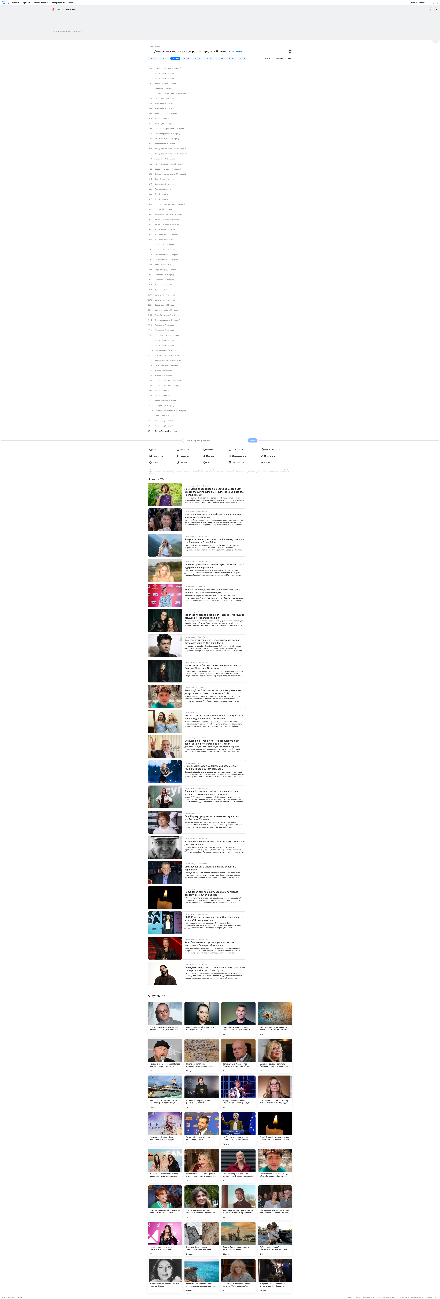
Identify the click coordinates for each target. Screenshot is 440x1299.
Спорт (289, 58)
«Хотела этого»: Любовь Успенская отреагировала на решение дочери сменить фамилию (214, 717)
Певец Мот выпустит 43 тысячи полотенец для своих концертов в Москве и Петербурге (214, 969)
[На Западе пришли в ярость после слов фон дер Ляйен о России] (238, 1129)
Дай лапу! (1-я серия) (163, 209)
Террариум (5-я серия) (164, 280)
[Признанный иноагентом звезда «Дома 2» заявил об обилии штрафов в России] (275, 1166)
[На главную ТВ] (7, 2)
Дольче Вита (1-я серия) (165, 244)
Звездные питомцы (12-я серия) (168, 360)
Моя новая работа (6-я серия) (167, 310)
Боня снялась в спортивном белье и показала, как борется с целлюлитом (212, 515)
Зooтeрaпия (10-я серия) (165, 144)
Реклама (19, 1297)
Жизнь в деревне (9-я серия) (167, 219)
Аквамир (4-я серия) (163, 375)
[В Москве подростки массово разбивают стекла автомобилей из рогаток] (275, 1019)
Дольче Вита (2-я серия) (165, 249)
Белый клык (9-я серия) (165, 118)
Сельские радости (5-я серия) (167, 134)
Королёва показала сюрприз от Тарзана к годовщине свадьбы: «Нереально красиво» (214, 616)
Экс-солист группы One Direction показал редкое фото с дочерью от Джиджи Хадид (212, 641)
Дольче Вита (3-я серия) (165, 295)
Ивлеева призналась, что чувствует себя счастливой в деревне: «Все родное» (214, 566)
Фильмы (267, 58)
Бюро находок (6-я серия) (165, 270)
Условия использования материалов (411, 1297)
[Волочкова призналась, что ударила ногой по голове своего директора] (238, 1166)
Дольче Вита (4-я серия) (165, 300)
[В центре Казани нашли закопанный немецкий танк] (201, 1239)
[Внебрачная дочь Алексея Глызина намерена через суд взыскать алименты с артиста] (238, 1093)
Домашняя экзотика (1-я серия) (168, 380)
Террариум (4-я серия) (164, 275)
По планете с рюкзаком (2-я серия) (169, 129)
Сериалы (279, 58)
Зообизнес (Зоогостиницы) (166, 234)
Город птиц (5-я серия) (164, 88)
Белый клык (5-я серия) (165, 340)
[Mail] (3, 2)
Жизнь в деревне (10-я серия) (167, 224)
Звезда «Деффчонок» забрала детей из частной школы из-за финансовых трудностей (211, 792)
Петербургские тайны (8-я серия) (169, 315)
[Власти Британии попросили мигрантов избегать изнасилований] (238, 1239)
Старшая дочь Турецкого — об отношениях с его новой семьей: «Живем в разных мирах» (212, 742)
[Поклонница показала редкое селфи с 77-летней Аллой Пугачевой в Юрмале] (238, 1276)
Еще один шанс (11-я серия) (166, 254)
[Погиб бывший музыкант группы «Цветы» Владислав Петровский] (275, 1129)
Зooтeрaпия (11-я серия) (165, 184)
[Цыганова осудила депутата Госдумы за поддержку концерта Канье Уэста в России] (275, 1056)
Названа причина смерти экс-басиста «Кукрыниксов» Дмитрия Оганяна (214, 843)
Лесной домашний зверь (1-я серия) (170, 204)
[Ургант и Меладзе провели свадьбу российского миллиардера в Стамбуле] (201, 1129)
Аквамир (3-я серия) (163, 370)
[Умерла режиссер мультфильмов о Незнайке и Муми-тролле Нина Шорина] (238, 1202)
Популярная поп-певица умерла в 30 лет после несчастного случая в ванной (211, 893)
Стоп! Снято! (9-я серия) (165, 179)
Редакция (349, 1297)
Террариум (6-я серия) (164, 325)
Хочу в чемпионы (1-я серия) (167, 139)
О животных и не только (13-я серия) (170, 93)
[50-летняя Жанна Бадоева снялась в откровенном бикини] (201, 1202)
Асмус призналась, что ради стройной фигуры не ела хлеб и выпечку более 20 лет (214, 541)
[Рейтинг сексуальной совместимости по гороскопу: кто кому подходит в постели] (275, 1239)
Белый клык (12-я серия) (165, 159)
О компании (11, 1297)
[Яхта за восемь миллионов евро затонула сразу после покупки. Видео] (165, 1093)
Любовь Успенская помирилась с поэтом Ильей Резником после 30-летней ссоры (211, 767)
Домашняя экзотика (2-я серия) (168, 68)
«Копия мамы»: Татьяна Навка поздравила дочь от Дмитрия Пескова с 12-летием (212, 667)
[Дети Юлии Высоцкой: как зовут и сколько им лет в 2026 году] (275, 1093)
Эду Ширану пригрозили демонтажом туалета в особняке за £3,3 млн (211, 818)
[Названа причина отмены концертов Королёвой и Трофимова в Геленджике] (165, 1239)
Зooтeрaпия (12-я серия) (165, 229)
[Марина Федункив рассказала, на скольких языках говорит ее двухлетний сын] (165, 1202)
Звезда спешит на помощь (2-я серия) (171, 149)
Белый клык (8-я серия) (165, 78)
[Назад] (431, 9)
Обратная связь (430, 1297)
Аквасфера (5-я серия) (164, 103)
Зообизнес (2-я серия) (164, 239)
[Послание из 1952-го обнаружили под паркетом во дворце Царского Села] (201, 1056)
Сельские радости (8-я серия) (167, 365)
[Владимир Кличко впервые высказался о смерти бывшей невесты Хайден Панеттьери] (238, 1019)
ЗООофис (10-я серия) (164, 290)
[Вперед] (436, 9)
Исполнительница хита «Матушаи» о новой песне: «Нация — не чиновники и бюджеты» (212, 591)
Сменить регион (235, 52)
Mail (3, 1297)
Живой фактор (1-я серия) (165, 83)
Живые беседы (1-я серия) (166, 113)
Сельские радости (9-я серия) (167, 320)
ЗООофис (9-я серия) (163, 285)
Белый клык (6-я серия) (165, 345)
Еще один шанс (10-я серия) (166, 350)
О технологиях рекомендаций (364, 1297)
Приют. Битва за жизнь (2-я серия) (169, 164)
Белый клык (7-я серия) (165, 73)
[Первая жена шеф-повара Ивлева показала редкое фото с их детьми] (165, 1056)
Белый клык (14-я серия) (165, 199)
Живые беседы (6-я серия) (166, 265)
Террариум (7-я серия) (164, 330)
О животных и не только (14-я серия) (170, 174)
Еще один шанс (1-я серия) (166, 189)
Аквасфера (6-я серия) (164, 108)
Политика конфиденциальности (386, 1297)
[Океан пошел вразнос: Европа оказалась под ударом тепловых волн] (201, 1276)
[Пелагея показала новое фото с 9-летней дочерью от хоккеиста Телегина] (201, 1166)
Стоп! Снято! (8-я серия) (165, 98)
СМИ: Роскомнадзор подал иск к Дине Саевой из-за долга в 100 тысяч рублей (213, 918)
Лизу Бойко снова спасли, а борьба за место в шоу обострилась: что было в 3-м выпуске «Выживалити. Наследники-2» (214, 491)
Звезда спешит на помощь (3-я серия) (171, 154)
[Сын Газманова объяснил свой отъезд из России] (201, 1019)
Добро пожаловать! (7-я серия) (168, 169)
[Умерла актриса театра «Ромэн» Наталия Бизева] (165, 1276)
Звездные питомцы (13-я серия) (168, 214)
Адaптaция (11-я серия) (164, 124)
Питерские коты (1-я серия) (166, 260)
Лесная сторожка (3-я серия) (167, 335)
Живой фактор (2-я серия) (165, 305)
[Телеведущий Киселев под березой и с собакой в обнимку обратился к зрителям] (238, 1056)
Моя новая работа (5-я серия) (167, 355)
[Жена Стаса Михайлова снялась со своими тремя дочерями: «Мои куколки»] (165, 1166)
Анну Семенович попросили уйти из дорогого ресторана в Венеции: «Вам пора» (210, 944)
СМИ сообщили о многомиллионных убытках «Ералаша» (210, 868)
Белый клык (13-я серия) (165, 194)
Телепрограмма (154, 46)
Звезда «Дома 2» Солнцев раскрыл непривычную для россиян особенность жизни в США (212, 692)
